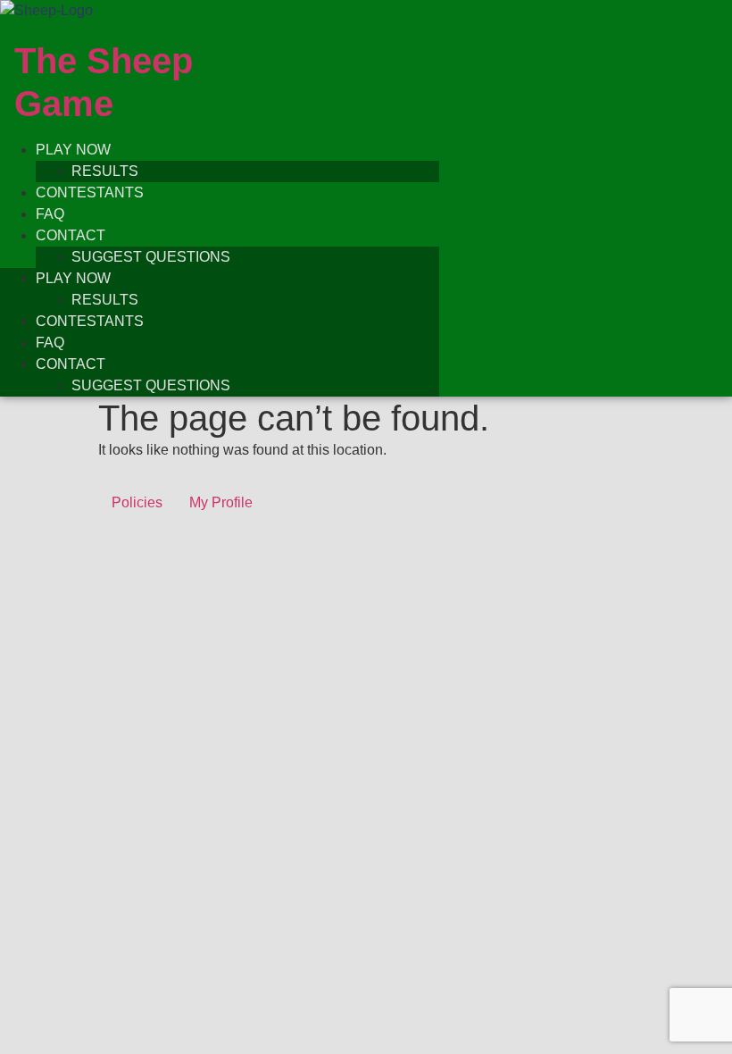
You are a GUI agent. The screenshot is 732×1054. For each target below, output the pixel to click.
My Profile (221, 502)
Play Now (73, 149)
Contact (70, 235)
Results (104, 171)
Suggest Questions (150, 256)
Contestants (90, 192)
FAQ (50, 214)
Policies (137, 502)
